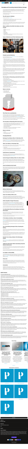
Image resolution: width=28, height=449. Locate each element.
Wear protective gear (7, 255)
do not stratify (18, 116)
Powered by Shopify (14, 442)
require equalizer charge (12, 203)
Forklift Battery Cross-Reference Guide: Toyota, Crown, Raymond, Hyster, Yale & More (6, 353)
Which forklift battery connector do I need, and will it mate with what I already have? (17, 353)
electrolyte (4, 220)
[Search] (11, 3)
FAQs (1, 426)
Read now (5, 363)
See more (14, 365)
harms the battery (8, 140)
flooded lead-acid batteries (13, 56)
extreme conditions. (13, 155)
